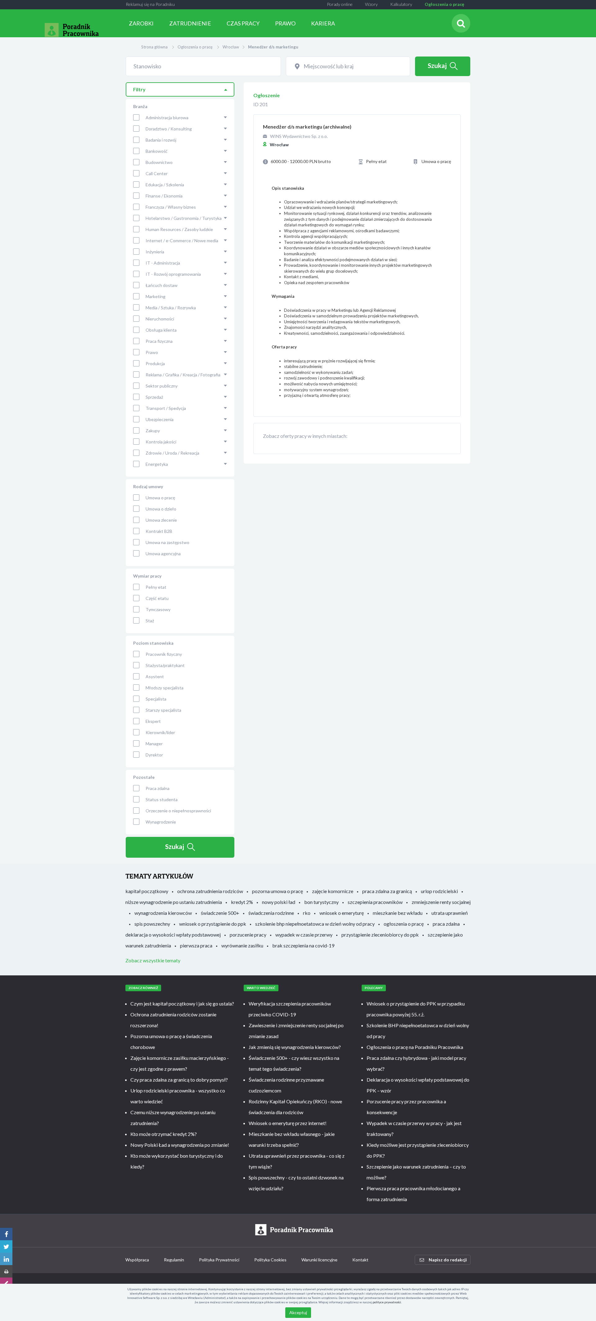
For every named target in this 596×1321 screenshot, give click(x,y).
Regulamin (174, 1259)
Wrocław (231, 46)
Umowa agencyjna (163, 553)
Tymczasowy (158, 609)
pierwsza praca (196, 945)
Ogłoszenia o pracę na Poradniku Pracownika (415, 1047)
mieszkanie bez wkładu (397, 913)
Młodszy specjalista (164, 687)
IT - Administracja (163, 263)
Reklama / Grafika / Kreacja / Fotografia (183, 374)
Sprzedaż (154, 397)
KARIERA (323, 23)
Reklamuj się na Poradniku (150, 4)
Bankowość (157, 151)
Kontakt (360, 1259)
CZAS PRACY (243, 23)
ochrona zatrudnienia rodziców (210, 891)
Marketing (155, 296)
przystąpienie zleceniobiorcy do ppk (380, 934)
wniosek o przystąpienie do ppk (212, 924)
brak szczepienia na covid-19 (303, 945)
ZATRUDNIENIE (190, 23)
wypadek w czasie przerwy (303, 934)
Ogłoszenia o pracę (444, 4)
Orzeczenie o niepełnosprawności (178, 810)
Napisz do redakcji (448, 1259)
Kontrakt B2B (159, 531)
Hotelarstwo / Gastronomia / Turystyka (184, 218)
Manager (154, 743)
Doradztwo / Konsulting (169, 128)
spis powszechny (152, 924)
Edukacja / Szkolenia (165, 184)
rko (306, 913)
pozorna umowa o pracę (277, 891)
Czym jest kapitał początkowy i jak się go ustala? (182, 1003)
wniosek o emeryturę (341, 913)
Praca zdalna (157, 788)
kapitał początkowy (146, 891)
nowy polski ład (278, 902)
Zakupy (153, 430)
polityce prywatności (386, 1302)
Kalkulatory (401, 4)
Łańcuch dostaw (162, 285)
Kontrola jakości (161, 441)
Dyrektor (154, 754)
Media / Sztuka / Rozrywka (171, 307)
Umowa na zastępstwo (167, 542)
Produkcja (155, 363)
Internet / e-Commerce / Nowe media (182, 240)
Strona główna (154, 46)
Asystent (155, 676)
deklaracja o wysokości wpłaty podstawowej (173, 934)
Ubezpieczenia (160, 419)
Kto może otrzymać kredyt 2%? (163, 1134)
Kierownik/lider (160, 732)
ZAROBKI (141, 23)
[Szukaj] (461, 23)
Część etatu (157, 598)
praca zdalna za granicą (387, 891)
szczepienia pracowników (375, 902)
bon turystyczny (321, 902)
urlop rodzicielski (439, 891)
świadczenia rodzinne (271, 913)
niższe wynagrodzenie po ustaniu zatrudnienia (173, 902)
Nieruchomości (160, 318)
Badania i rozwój (161, 140)
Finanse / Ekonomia (164, 195)
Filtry (139, 89)
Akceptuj (298, 1312)
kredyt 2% (242, 902)
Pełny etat (156, 587)
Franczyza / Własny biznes (171, 207)
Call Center (157, 173)
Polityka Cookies (270, 1259)
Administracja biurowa (167, 117)
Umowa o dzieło (161, 508)
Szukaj (437, 65)
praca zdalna (446, 924)
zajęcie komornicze (332, 891)
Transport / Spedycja (166, 408)
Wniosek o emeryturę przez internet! (288, 1123)
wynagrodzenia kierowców (163, 913)
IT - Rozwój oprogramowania (173, 274)
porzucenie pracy (248, 934)
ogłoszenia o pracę (404, 924)
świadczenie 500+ (220, 913)
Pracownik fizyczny (164, 654)
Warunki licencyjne (319, 1259)
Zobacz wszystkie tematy (152, 960)
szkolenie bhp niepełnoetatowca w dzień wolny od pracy (315, 924)
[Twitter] (6, 1246)
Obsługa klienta (161, 330)
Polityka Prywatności (219, 1259)
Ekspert (153, 721)
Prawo (152, 352)
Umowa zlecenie (161, 520)
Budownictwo (159, 162)
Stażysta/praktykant (165, 665)
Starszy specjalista (163, 710)
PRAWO (285, 23)
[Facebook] (6, 1234)
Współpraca (137, 1259)
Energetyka (157, 464)
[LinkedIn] (6, 1259)
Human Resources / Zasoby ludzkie (179, 229)
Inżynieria (155, 251)
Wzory (371, 4)
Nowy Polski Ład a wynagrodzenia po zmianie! (179, 1145)
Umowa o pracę (160, 497)
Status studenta (162, 799)
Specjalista (156, 698)
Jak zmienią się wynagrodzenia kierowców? (295, 1047)
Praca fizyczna (159, 341)
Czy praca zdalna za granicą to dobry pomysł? (179, 1080)
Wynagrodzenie (161, 821)
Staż (150, 620)
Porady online (340, 4)
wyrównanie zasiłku (242, 945)
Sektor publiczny (162, 385)
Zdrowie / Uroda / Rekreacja (172, 453)
